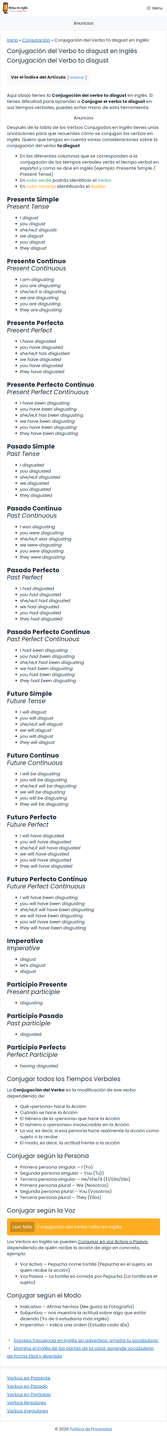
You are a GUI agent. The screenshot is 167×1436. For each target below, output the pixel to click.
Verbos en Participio (29, 1394)
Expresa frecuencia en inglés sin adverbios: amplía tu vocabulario (86, 1340)
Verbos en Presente (28, 1378)
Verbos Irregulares (27, 1411)
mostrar (77, 77)
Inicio (12, 40)
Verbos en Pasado (27, 1386)
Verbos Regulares (26, 1403)
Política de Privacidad (91, 1429)
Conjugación (36, 40)
